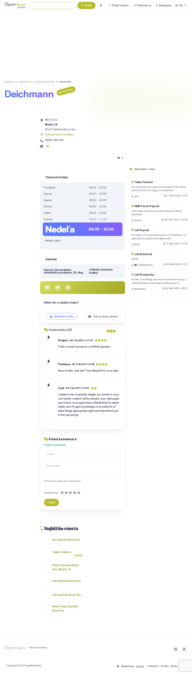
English (140, 666)
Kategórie (153, 666)
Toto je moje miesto (105, 316)
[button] (180, 5)
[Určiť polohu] (100, 5)
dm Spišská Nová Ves (66, 539)
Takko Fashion (61, 552)
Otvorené (67, 90)
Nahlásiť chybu (53, 240)
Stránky (164, 666)
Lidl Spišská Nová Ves (66, 580)
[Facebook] (175, 649)
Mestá (174, 666)
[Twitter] (184, 649)
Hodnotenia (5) (60, 330)
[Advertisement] (96, 41)
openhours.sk (33, 665)
